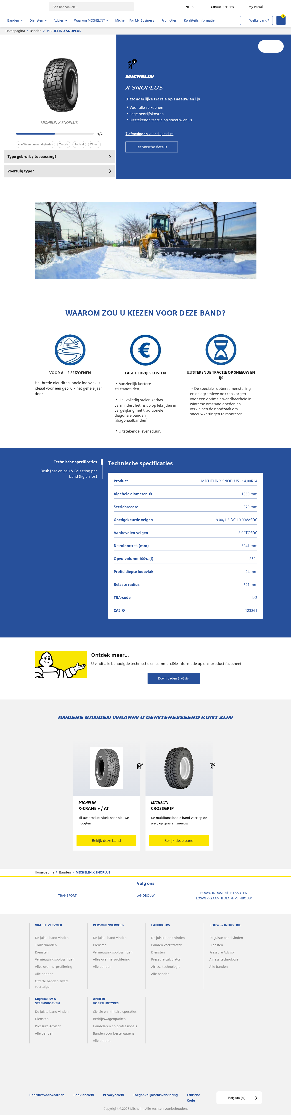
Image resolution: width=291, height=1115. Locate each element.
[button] (134, 61)
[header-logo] (25, 7)
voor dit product (149, 134)
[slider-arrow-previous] (8, 133)
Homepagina (15, 31)
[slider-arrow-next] (110, 133)
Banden (36, 31)
